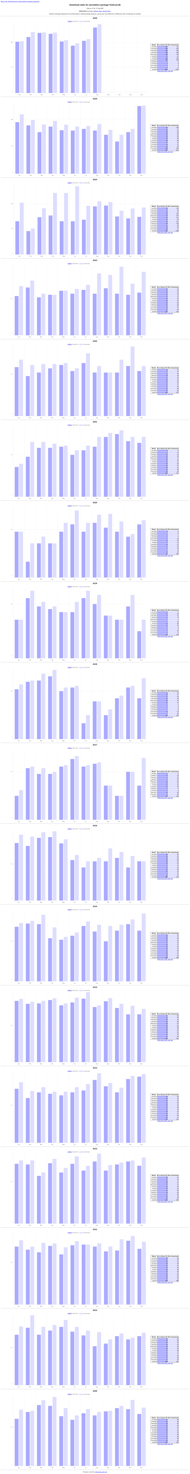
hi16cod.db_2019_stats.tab (165, 636)
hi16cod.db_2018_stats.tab (165, 717)
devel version (107, 11)
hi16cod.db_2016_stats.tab (165, 879)
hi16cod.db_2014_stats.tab (165, 1040)
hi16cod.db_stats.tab (101, 1472)
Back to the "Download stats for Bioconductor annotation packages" (20, 1)
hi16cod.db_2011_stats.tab (165, 1282)
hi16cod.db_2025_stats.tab (165, 152)
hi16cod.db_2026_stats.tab (165, 71)
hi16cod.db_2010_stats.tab (165, 1363)
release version (97, 11)
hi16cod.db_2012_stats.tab (165, 1202)
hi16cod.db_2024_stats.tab (165, 232)
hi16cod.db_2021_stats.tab (165, 475)
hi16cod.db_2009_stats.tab (165, 1444)
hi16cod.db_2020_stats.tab (165, 555)
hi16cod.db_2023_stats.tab (165, 313)
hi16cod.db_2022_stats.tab (165, 394)
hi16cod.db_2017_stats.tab (165, 798)
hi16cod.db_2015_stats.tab (165, 959)
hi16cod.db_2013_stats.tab (165, 1121)
